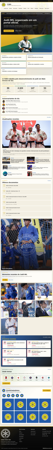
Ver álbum (5, 279)
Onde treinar (41, 8)
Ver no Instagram (46, 390)
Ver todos (49, 180)
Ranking (25, 8)
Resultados (20, 8)
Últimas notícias (18, 30)
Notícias (10, 8)
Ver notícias (49, 117)
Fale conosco (47, 8)
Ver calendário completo (47, 337)
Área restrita (33, 434)
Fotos (28, 8)
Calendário (36, 8)
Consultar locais (6, 383)
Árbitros (32, 8)
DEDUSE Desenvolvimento (47, 448)
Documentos (15, 8)
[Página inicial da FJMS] (5, 433)
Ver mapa (49, 369)
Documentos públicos (8, 30)
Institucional (6, 8)
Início (20, 431)
